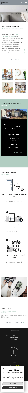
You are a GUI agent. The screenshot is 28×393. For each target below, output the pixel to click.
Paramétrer (13, 383)
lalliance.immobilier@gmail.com (14, 343)
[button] (2, 169)
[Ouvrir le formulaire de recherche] (22, 2)
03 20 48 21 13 (14, 341)
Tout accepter (13, 387)
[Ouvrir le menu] (26, 2)
